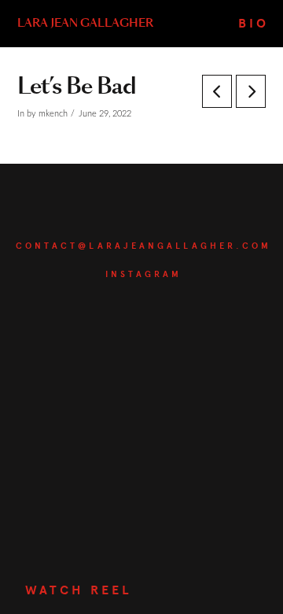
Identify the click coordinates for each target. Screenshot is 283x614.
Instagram (143, 274)
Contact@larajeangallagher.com (143, 246)
